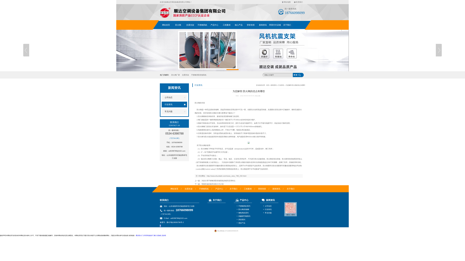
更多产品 (241, 223)
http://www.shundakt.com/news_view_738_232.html (226, 176)
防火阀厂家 (175, 75)
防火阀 (178, 25)
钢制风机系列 (243, 213)
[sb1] (232, 50)
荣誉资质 (251, 25)
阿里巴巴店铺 (275, 25)
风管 (215, 137)
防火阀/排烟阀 (243, 209)
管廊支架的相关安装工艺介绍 (213, 184)
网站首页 (166, 25)
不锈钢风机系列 (244, 206)
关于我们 (287, 25)
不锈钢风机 (202, 25)
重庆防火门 (139, 235)
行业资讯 (281, 85)
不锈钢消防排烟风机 (198, 75)
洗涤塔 (164, 235)
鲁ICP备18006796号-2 (175, 222)
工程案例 (226, 25)
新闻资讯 (263, 25)
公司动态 (268, 206)
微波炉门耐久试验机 (154, 235)
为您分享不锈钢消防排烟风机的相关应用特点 (218, 181)
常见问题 (268, 213)
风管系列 (241, 220)
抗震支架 (190, 25)
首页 (267, 85)
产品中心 (214, 25)
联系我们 (299, 2)
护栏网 (145, 235)
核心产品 (239, 25)
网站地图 (287, 2)
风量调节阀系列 (244, 216)
